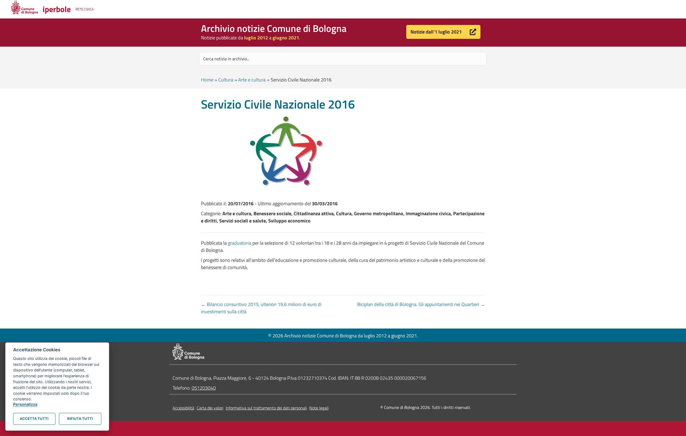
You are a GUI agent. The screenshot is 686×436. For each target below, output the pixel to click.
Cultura (225, 79)
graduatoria (239, 243)
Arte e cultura (252, 79)
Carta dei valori (210, 408)
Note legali (319, 408)
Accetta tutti (34, 418)
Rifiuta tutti (80, 418)
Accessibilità (183, 408)
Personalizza (25, 404)
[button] (443, 32)
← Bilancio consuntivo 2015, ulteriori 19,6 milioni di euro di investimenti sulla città (261, 308)
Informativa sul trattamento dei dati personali (266, 408)
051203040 (204, 388)
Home (207, 79)
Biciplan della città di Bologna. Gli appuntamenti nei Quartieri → (421, 304)
